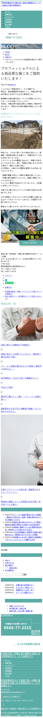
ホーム (7, 12)
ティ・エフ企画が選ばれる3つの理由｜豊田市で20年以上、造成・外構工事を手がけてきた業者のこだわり (23, 517)
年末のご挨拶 (7, 387)
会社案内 (8, 19)
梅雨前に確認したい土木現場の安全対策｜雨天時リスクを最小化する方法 (23, 528)
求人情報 (9, 570)
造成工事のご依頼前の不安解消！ (16, 345)
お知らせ (12, 84)
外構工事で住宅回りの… (25, 585)
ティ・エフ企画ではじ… (25, 592)
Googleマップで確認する (11, 696)
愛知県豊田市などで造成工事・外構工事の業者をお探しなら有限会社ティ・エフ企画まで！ (20, 683)
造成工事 (13, 567)
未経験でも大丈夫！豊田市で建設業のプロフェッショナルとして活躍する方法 (23, 538)
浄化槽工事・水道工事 (17, 608)
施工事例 (8, 24)
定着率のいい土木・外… (25, 590)
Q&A (7, 560)
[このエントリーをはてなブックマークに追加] (6, 280)
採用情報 (8, 22)
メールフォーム (8, 42)
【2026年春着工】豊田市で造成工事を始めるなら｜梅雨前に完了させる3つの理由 (23, 533)
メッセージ (9, 17)
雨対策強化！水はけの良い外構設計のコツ (20, 378)
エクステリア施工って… (25, 587)
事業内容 (8, 14)
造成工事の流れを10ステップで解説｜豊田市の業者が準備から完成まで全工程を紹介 (23, 523)
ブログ (7, 27)
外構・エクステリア (16, 606)
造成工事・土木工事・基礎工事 (21, 611)
